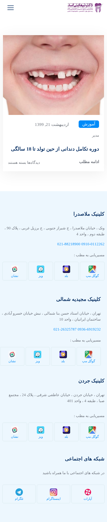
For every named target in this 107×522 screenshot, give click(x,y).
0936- (82, 329)
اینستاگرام (54, 499)
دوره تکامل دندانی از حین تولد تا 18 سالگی (55, 149)
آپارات (88, 499)
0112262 (98, 244)
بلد (66, 276)
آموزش (88, 124)
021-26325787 (65, 329)
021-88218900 (68, 244)
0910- (86, 244)
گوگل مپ (92, 276)
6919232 (94, 329)
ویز (41, 276)
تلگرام (19, 499)
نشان (14, 276)
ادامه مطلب (89, 162)
